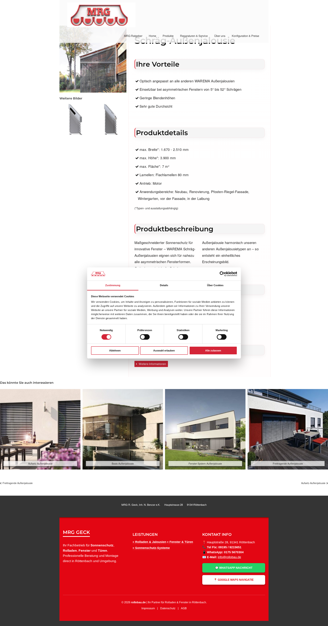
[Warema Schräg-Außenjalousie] (75, 119)
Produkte (168, 36)
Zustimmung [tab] (112, 285)
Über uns (219, 36)
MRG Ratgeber (133, 36)
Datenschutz (167, 608)
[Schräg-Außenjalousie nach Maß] (110, 119)
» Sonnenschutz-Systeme (151, 548)
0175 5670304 (234, 552)
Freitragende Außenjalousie (18, 483)
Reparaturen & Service (194, 36)
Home (152, 36)
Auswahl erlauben (164, 350)
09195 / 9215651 (229, 547)
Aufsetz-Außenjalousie (313, 483)
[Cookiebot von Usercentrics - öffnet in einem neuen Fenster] (222, 273)
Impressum (148, 608)
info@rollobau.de (229, 557)
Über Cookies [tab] (215, 285)
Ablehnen (115, 350)
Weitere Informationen (152, 364)
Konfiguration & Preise (245, 36)
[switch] (145, 337)
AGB (184, 608)
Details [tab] (164, 285)
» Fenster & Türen (180, 542)
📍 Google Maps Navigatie (234, 579)
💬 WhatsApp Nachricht (233, 567)
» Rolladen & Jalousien (149, 542)
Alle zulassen (213, 350)
